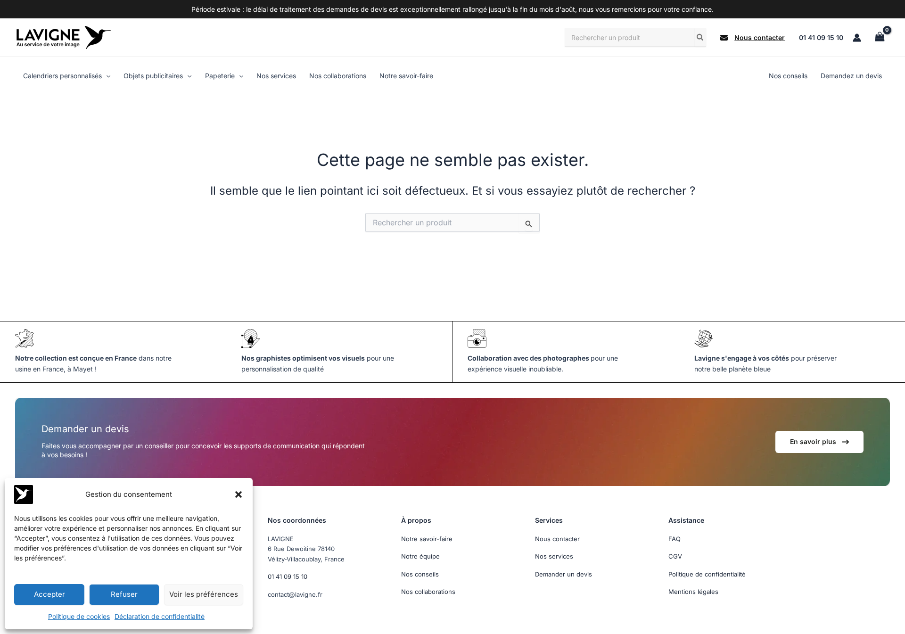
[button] (238, 494)
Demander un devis (563, 574)
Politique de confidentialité (707, 574)
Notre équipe (420, 556)
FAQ (674, 539)
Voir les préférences (203, 594)
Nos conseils (420, 574)
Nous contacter (557, 539)
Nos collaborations (428, 591)
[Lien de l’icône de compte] (857, 37)
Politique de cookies (79, 616)
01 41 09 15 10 (821, 37)
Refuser (124, 594)
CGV (675, 556)
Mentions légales (693, 591)
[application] (106, 76)
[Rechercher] (700, 37)
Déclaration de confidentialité (160, 616)
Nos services (554, 556)
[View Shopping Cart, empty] (880, 37)
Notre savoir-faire (426, 539)
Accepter (49, 594)
